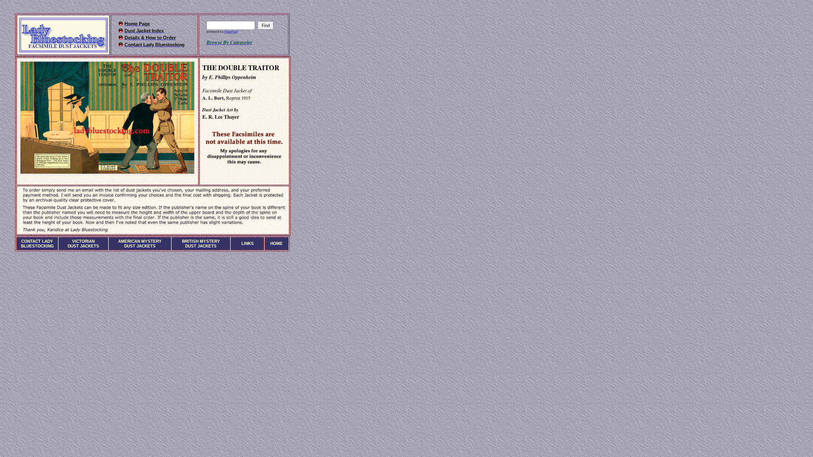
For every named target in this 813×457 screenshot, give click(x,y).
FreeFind (231, 31)
